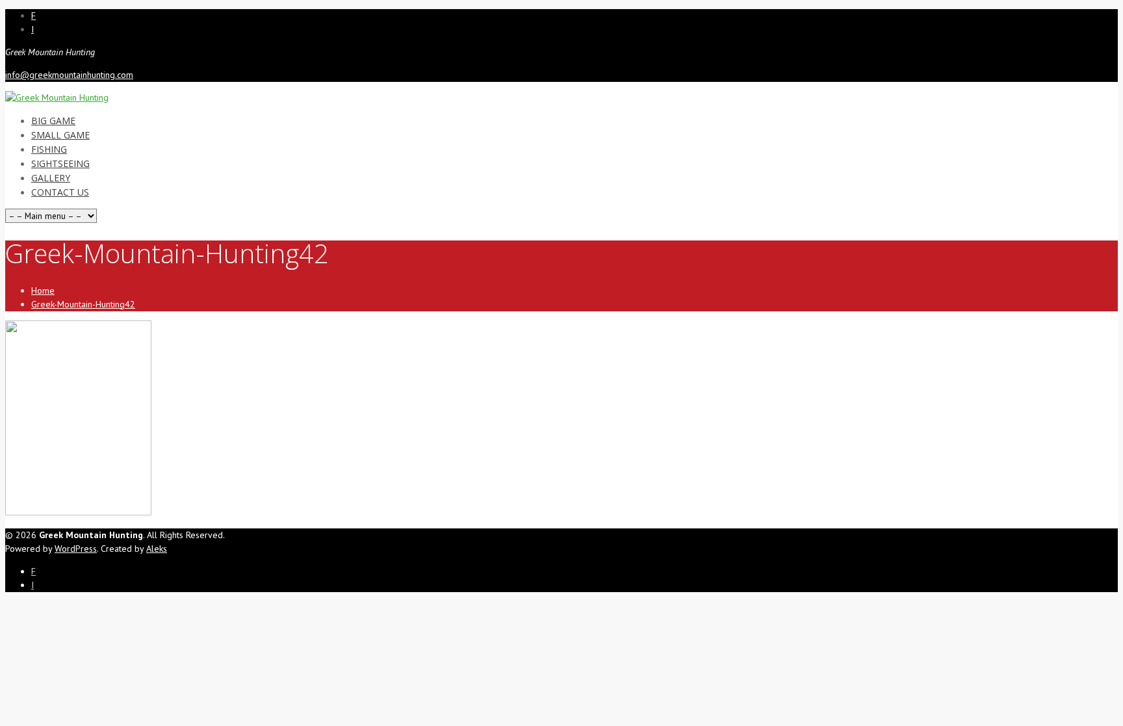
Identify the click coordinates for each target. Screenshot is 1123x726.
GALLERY (50, 178)
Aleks (156, 548)
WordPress (76, 548)
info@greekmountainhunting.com (69, 75)
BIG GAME (53, 120)
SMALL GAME (60, 135)
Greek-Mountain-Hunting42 (83, 304)
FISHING (49, 149)
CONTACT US (60, 192)
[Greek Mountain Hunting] (57, 97)
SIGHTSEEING (60, 163)
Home (43, 290)
